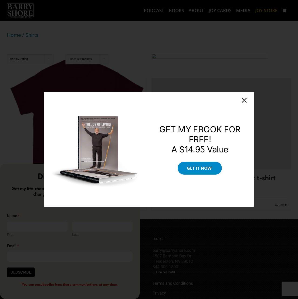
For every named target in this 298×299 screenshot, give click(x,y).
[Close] (244, 100)
